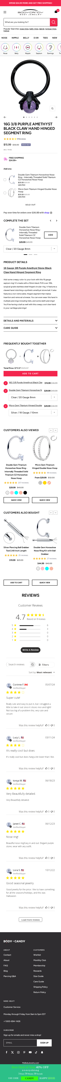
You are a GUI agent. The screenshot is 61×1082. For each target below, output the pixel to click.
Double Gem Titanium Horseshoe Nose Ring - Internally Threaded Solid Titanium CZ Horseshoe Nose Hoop (16, 472)
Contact (7, 955)
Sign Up (44, 1043)
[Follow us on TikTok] (36, 1052)
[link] (7, 492)
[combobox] (42, 672)
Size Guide (38, 976)
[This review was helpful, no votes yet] (46, 725)
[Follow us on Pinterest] (24, 1052)
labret (41, 29)
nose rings (24, 29)
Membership (39, 965)
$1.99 (36, 38)
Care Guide (38, 981)
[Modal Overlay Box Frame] (30, 1073)
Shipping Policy (40, 987)
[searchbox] (18, 664)
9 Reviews (21, 139)
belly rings (33, 29)
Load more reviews (30, 919)
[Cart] (55, 12)
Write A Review (31, 649)
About (6, 960)
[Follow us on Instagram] (18, 1052)
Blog (6, 971)
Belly (26, 38)
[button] (51, 430)
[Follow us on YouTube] (30, 1052)
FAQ (6, 965)
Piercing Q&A (10, 976)
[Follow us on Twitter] (12, 1052)
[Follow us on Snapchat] (42, 1052)
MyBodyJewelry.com (30, 1063)
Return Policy (39, 992)
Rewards (37, 971)
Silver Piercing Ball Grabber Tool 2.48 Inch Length (16, 549)
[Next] (56, 117)
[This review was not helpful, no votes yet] (52, 725)
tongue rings (50, 29)
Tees (45, 38)
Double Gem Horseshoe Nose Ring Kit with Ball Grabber (45, 550)
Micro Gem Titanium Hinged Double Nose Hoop (44, 466)
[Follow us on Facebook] (6, 1052)
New (54, 38)
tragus (6, 31)
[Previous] (5, 117)
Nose (4, 38)
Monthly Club (39, 960)
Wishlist (37, 955)
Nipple (15, 38)
